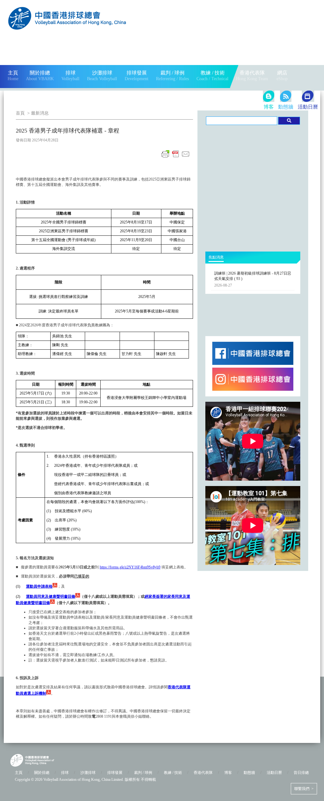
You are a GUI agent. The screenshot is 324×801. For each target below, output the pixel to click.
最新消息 (40, 113)
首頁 (20, 113)
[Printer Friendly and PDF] (175, 157)
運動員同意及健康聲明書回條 (50, 596)
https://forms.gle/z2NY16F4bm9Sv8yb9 (130, 567)
